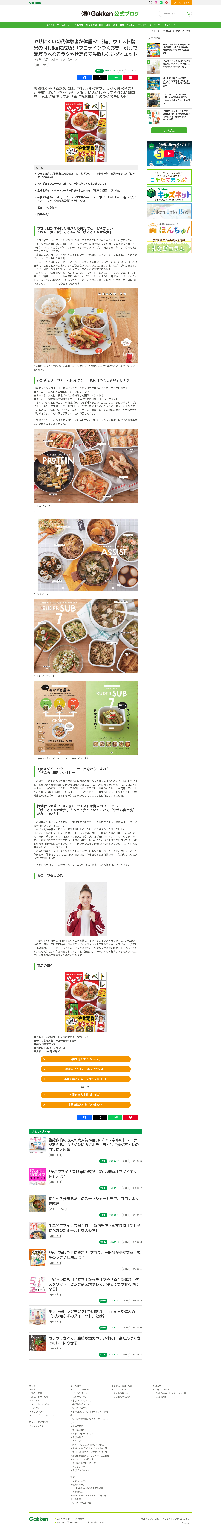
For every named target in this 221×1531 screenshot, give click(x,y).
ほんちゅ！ (36, 1408)
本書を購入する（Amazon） (85, 1059)
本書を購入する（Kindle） (85, 1094)
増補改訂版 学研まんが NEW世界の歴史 (90, 1448)
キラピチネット (79, 1467)
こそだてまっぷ (79, 1481)
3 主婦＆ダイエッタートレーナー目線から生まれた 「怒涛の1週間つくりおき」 (78, 190)
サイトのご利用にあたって (69, 1522)
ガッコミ (76, 1441)
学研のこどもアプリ (81, 1401)
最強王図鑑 (77, 1426)
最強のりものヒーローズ (84, 1463)
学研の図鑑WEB (79, 1430)
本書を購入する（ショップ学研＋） (85, 1079)
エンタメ (142, 25)
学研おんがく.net (122, 1397)
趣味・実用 (111, 25)
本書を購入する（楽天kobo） (85, 1104)
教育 (33, 1390)
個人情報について (96, 1522)
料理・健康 (36, 1393)
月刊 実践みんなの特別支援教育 (87, 1488)
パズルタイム (120, 1390)
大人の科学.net (121, 1393)
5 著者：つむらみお (46, 207)
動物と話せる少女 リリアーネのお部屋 (90, 1456)
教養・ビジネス (127, 25)
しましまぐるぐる (80, 1390)
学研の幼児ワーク (80, 1404)
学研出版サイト (162, 1390)
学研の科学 (77, 1437)
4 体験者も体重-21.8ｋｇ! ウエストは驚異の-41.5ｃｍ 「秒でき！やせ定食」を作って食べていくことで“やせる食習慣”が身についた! (85, 199)
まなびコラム (37, 1412)
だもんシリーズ (79, 1393)
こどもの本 (78, 25)
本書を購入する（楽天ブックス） (85, 1069)
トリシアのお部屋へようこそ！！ (88, 1459)
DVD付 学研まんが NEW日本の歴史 (88, 1445)
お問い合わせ (63, 1519)
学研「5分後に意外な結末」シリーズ (89, 1452)
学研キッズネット (80, 1408)
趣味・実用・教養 (39, 1397)
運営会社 (79, 1519)
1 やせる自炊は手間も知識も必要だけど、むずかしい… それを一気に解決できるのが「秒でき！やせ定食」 (85, 175)
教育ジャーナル (79, 1485)
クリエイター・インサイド (162, 25)
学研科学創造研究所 (81, 1503)
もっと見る (169, 130)
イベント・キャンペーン (57, 25)
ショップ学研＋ (38, 1426)
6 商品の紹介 (42, 214)
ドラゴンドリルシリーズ (84, 1434)
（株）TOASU (160, 1397)
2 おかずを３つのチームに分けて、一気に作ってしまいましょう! (70, 183)
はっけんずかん (79, 1397)
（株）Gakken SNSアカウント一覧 (170, 1393)
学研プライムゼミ (80, 1470)
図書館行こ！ (78, 1492)
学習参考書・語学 (94, 25)
